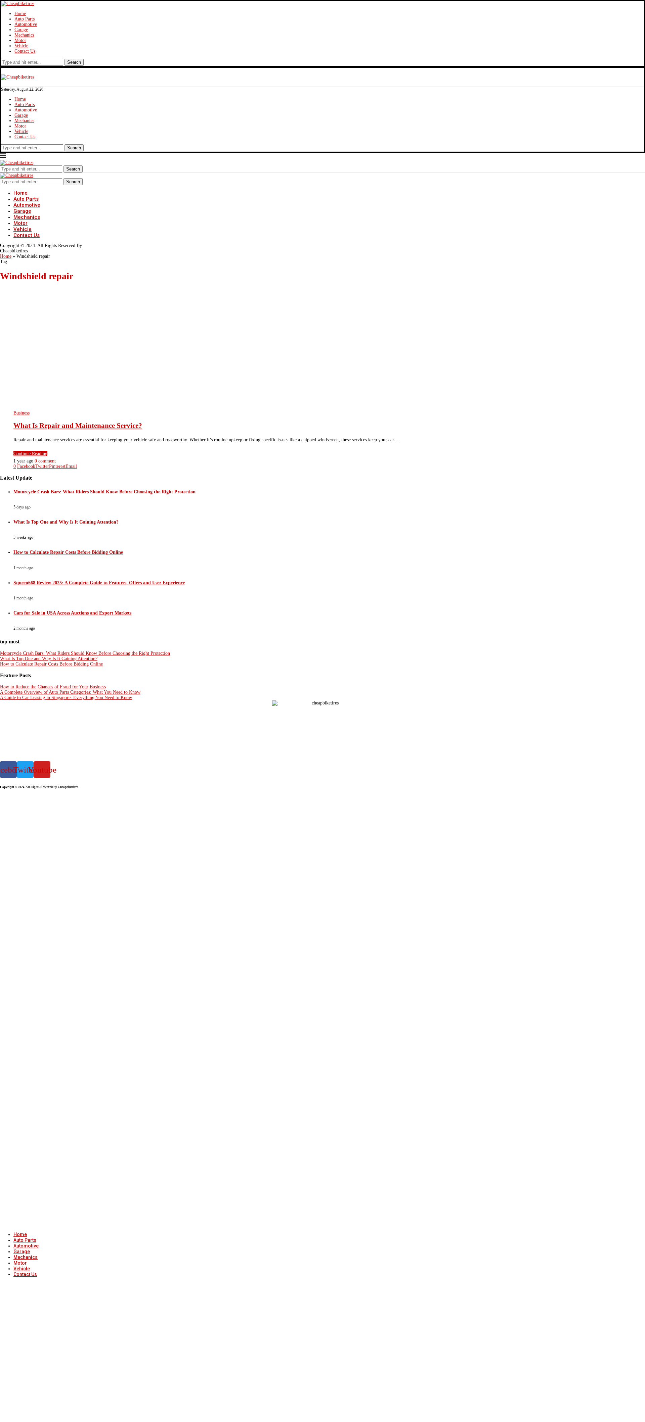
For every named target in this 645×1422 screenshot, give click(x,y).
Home (20, 13)
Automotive (25, 24)
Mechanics (24, 35)
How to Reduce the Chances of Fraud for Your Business (53, 686)
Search (74, 62)
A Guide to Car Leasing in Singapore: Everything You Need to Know (66, 697)
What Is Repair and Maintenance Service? (77, 426)
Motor (20, 40)
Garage (21, 29)
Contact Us (24, 51)
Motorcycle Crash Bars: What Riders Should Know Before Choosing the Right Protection (104, 491)
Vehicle (21, 45)
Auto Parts (24, 18)
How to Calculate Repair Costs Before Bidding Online (68, 552)
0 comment (45, 460)
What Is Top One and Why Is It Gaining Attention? (66, 522)
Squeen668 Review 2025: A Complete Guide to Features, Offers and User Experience (99, 582)
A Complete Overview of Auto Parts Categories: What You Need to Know (70, 692)
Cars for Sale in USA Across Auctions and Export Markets (72, 613)
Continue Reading (30, 453)
